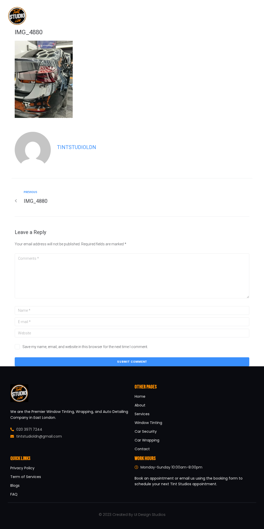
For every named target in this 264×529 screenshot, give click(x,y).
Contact (187, 15)
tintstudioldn (76, 147)
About (97, 15)
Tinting (116, 15)
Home (79, 15)
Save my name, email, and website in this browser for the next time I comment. (85, 347)
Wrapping (140, 15)
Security (164, 15)
